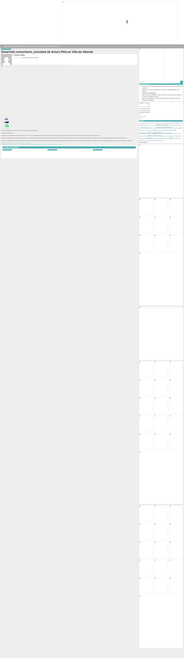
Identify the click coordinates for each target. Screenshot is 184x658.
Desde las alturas (162, 125)
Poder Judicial (163, 138)
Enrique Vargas (153, 128)
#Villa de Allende (33, 57)
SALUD (35, 46)
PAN (158, 138)
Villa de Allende (149, 140)
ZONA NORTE (7, 46)
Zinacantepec (161, 140)
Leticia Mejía (159, 130)
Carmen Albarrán (162, 123)
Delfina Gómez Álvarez (151, 125)
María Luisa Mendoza (143, 136)
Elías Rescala (145, 128)
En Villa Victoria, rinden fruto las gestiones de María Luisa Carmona (16, 143)
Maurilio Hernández (155, 136)
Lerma (154, 130)
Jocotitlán (141, 130)
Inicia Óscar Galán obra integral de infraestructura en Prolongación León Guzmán (67, 153)
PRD (168, 138)
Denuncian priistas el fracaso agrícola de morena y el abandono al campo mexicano (113, 153)
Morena (149, 138)
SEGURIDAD (22, 46)
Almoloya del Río (145, 123)
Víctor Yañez (20, 55)
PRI (171, 138)
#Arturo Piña (24, 57)
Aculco (140, 123)
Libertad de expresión (167, 130)
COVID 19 (180, 123)
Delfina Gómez (143, 125)
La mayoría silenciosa (147, 130)
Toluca (144, 140)
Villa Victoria (156, 140)
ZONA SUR (15, 46)
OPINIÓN (48, 46)
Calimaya (156, 123)
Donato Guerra (171, 125)
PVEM (174, 138)
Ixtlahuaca (179, 128)
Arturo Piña (152, 123)
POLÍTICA (29, 46)
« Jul (140, 119)
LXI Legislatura (154, 133)
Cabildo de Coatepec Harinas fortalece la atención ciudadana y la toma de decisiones (23, 153)
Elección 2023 (178, 125)
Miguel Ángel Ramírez (170, 136)
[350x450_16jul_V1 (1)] (151, 64)
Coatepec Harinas (169, 123)
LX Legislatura (167, 133)
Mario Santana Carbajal (176, 133)
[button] (181, 46)
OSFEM (154, 138)
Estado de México (6, 49)
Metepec (164, 136)
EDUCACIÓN (41, 46)
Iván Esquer (175, 128)
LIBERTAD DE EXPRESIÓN (149, 93)
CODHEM (176, 123)
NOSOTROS (55, 46)
